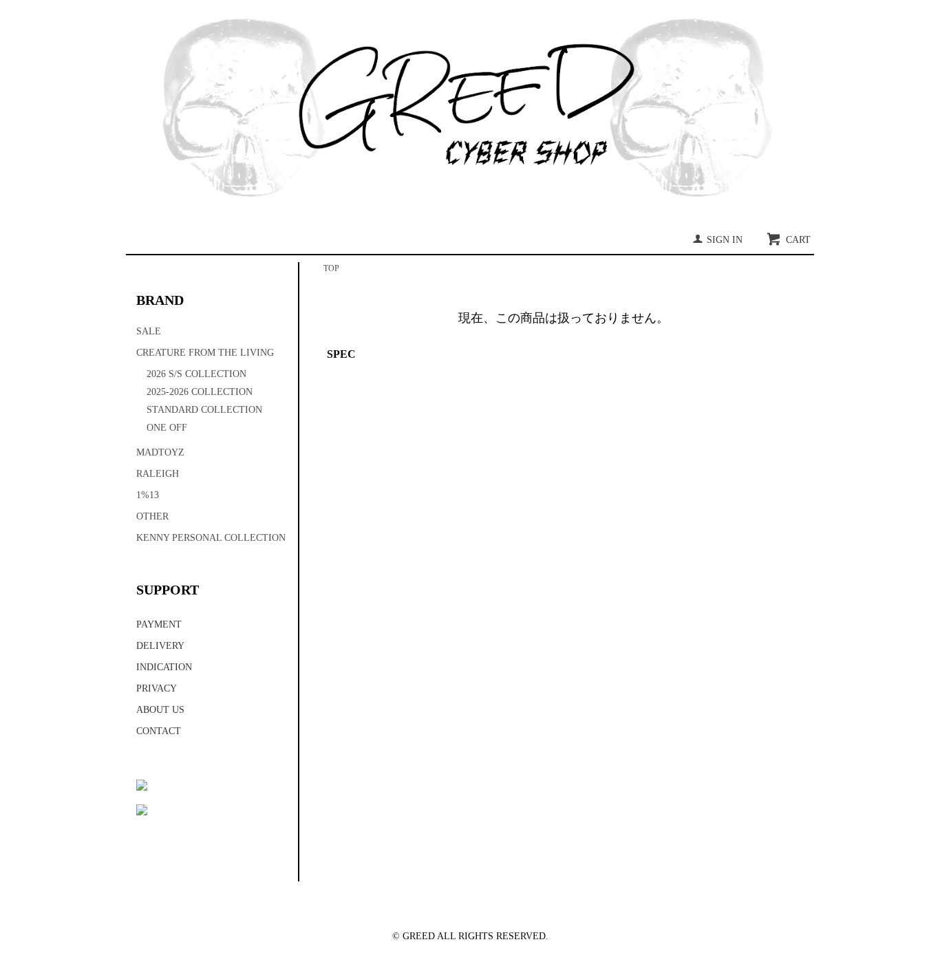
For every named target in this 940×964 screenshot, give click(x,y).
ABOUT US (160, 710)
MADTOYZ (160, 452)
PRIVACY (156, 688)
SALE (148, 331)
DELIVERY (160, 646)
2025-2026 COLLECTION (200, 392)
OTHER (152, 516)
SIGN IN (725, 240)
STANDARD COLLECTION (204, 410)
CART (798, 240)
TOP (331, 268)
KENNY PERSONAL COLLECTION (211, 538)
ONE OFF (167, 427)
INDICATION (164, 667)
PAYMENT (159, 624)
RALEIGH (157, 474)
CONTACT (158, 731)
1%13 (147, 495)
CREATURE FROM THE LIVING (205, 352)
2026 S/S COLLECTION (196, 374)
